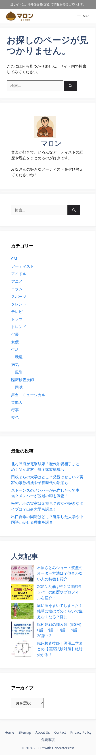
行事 (15, 409)
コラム (17, 288)
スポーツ (18, 296)
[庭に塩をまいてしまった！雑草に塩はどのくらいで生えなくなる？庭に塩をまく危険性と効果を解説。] (22, 611)
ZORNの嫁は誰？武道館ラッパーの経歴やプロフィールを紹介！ (60, 592)
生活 (15, 349)
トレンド (18, 326)
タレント (18, 304)
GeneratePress (63, 748)
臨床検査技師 (22, 379)
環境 (19, 356)
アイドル (18, 273)
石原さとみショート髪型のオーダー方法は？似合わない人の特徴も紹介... (60, 573)
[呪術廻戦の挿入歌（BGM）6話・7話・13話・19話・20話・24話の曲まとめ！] (22, 630)
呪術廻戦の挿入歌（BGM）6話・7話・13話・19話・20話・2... (60, 630)
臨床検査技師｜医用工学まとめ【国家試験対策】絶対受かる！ (60, 649)
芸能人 (17, 402)
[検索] (70, 86)
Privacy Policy (81, 732)
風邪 (19, 372)
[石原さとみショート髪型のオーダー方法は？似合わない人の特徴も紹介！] (22, 573)
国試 (19, 387)
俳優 (15, 334)
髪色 (15, 417)
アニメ (17, 281)
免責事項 (48, 739)
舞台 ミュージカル (28, 394)
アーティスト (22, 266)
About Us (42, 732)
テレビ (17, 311)
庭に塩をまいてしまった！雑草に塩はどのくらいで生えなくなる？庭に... (60, 611)
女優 (15, 341)
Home (9, 732)
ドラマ (17, 319)
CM (14, 258)
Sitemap (25, 732)
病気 (15, 364)
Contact (60, 732)
